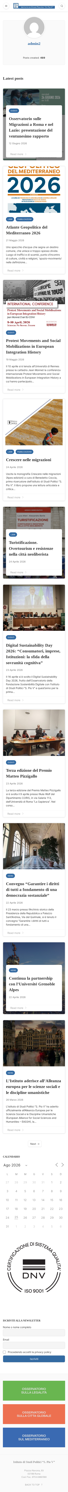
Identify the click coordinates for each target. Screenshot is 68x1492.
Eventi (14, 111)
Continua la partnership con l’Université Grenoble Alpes (32, 984)
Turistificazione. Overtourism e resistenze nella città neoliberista (31, 548)
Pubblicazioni (24, 219)
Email (6, 1339)
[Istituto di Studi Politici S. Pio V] (34, 5)
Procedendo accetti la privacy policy (29, 1352)
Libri (10, 219)
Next (33, 1143)
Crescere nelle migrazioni (28, 459)
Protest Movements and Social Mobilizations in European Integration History (33, 346)
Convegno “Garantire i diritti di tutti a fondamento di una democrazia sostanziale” (32, 889)
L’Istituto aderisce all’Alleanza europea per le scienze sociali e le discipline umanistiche (33, 1086)
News (10, 876)
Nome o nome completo (17, 1327)
